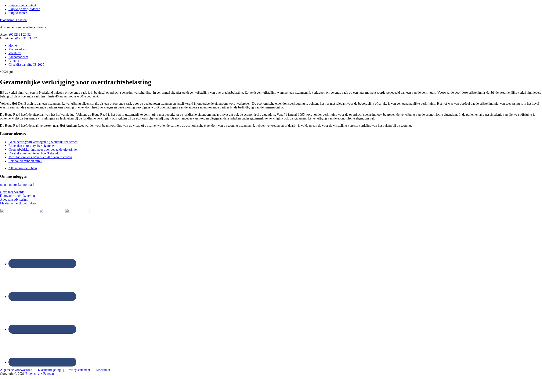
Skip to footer (17, 13)
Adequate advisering (14, 199)
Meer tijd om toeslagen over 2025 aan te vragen (40, 157)
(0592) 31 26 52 (20, 34)
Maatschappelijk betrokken (18, 203)
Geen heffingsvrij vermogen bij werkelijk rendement (43, 142)
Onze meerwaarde (12, 192)
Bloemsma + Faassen (39, 373)
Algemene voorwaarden (16, 370)
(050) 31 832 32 (26, 38)
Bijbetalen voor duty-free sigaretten (31, 145)
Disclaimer (103, 370)
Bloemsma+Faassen (13, 20)
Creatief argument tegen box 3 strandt (33, 153)
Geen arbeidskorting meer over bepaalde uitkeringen (43, 149)
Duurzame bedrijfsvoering (17, 195)
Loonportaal (26, 184)
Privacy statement (78, 370)
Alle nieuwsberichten (22, 168)
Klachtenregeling (49, 370)
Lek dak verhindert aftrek (25, 161)
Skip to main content (22, 5)
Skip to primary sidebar (24, 9)
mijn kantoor (8, 184)
